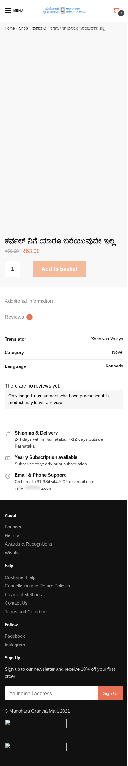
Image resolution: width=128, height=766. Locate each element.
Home (10, 28)
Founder (13, 526)
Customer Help (20, 577)
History (12, 535)
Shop (23, 28)
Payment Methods (23, 594)
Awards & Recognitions (28, 544)
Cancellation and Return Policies (37, 585)
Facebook (15, 636)
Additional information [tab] (29, 301)
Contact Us (16, 603)
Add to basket (59, 269)
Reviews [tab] (17, 317)
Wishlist (13, 552)
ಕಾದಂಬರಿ (39, 28)
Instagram (15, 644)
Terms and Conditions (27, 611)
